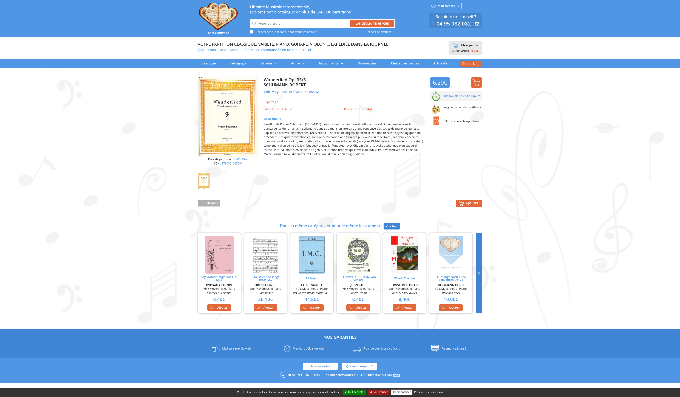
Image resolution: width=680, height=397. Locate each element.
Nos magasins (320, 366)
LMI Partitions (218, 33)
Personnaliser (402, 392)
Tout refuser (380, 392)
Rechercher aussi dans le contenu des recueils (287, 32)
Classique (208, 63)
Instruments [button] (329, 63)
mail (396, 375)
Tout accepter (355, 392)
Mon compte (447, 6)
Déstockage (471, 63)
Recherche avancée (379, 32)
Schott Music (284, 109)
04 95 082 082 (453, 23)
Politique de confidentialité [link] (429, 392)
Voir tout (392, 226)
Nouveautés (367, 63)
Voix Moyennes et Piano (283, 91)
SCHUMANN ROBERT (285, 84)
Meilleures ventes (405, 63)
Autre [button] (296, 63)
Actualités (441, 63)
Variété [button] (267, 63)
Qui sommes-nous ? (359, 366)
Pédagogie (238, 63)
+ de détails (209, 203)
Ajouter (476, 82)
